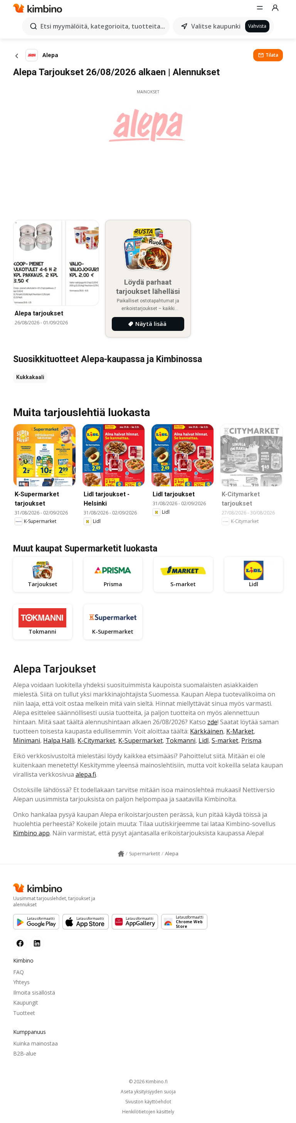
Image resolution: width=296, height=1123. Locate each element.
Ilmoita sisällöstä (34, 992)
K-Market (240, 731)
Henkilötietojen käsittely (148, 1112)
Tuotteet (24, 1013)
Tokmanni (180, 740)
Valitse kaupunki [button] (215, 26)
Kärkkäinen (206, 731)
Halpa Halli (58, 740)
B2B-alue (24, 1053)
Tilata (272, 55)
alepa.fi (86, 774)
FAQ (18, 972)
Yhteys (21, 982)
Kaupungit (25, 1002)
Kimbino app (31, 833)
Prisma (251, 740)
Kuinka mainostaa (35, 1043)
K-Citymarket (96, 740)
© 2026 (148, 1081)
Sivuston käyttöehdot (148, 1102)
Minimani (26, 740)
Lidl (203, 740)
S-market (225, 740)
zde (212, 722)
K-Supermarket (140, 740)
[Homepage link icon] (121, 854)
